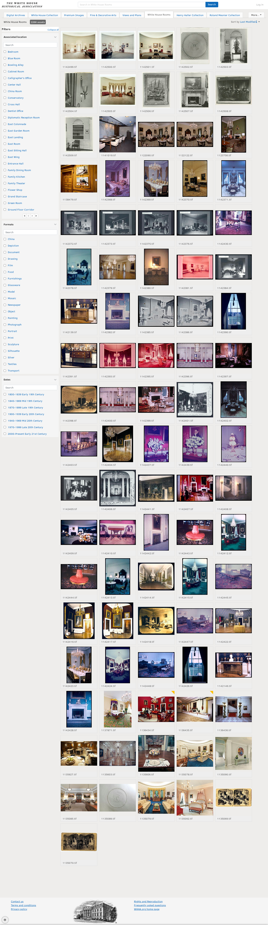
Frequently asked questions (150, 905)
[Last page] (36, 216)
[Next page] (32, 216)
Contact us (17, 901)
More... (255, 15)
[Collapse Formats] (55, 224)
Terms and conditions (23, 905)
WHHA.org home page (146, 909)
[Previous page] (28, 216)
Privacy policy (19, 909)
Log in (259, 4)
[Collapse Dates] (55, 380)
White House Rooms (15, 22)
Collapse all (53, 29)
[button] (211, 4)
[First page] (25, 216)
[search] (142, 4)
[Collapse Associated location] (55, 37)
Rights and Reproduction (148, 901)
